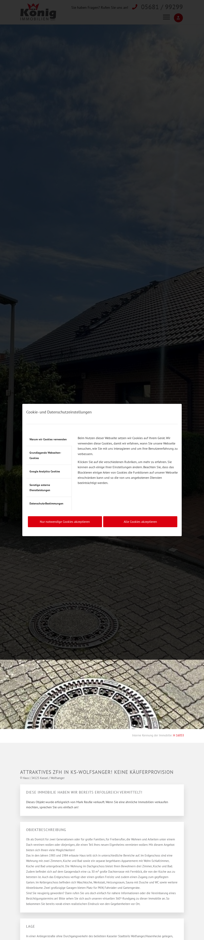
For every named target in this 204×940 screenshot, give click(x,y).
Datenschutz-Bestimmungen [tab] (46, 503)
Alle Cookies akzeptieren (140, 522)
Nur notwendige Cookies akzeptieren (65, 522)
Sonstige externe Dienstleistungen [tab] (39, 487)
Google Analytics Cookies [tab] (44, 471)
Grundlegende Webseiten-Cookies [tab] (45, 455)
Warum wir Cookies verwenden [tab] (48, 439)
